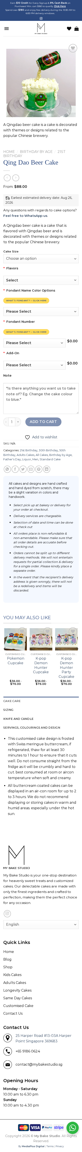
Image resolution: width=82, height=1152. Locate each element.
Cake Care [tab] (12, 701)
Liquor (26, 459)
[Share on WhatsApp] (7, 469)
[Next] (77, 658)
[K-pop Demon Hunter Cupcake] (41, 638)
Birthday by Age (36, 152)
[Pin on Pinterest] (38, 469)
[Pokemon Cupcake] (15, 638)
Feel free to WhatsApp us (25, 216)
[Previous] (5, 658)
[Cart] (76, 28)
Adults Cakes (25, 455)
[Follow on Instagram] (41, 18)
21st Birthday (28, 450)
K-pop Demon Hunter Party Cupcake (66, 667)
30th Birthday (48, 450)
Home (9, 152)
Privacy (60, 1146)
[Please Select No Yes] (34, 365)
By (31, 1146)
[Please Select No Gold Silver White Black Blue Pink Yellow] (41, 311)
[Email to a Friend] (31, 469)
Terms (50, 1146)
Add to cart (43, 422)
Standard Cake (50, 459)
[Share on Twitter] (23, 469)
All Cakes (42, 455)
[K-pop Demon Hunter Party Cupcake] (66, 638)
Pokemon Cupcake (15, 660)
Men (35, 459)
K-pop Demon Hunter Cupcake (41, 665)
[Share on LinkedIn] (46, 469)
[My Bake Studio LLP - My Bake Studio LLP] (41, 28)
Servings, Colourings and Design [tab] (31, 727)
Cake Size (11, 251)
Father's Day (12, 459)
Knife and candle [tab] (18, 718)
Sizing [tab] (8, 709)
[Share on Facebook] (15, 469)
